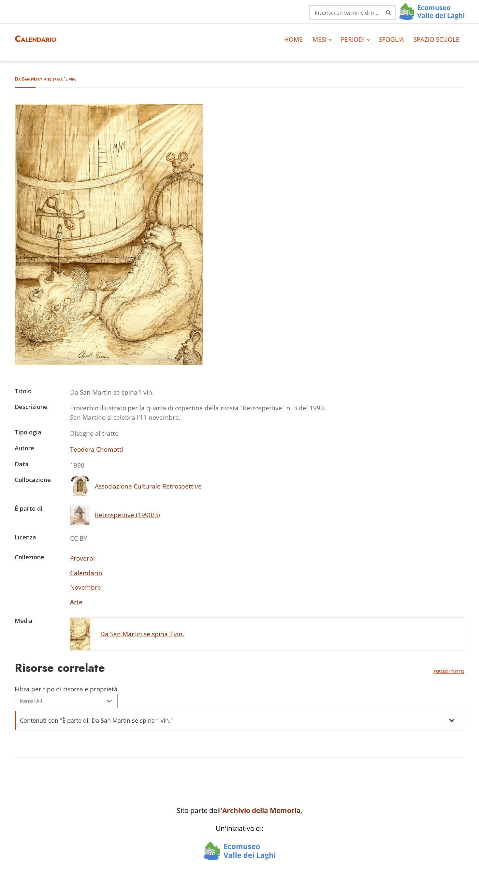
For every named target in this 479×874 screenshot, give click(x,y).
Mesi (319, 39)
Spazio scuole (436, 39)
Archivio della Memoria (261, 810)
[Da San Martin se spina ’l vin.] (109, 362)
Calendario (86, 572)
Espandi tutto (449, 671)
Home (293, 39)
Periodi (353, 39)
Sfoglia (391, 39)
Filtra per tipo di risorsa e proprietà (66, 689)
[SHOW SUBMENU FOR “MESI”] (330, 39)
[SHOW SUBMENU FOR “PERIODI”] (368, 39)
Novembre (85, 587)
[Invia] (388, 13)
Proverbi (82, 558)
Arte (76, 601)
